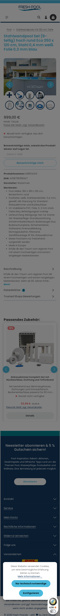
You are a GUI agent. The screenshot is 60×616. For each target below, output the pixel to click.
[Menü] (7, 17)
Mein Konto (11, 517)
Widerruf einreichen (16, 536)
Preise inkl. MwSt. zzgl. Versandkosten (24, 125)
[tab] (29, 276)
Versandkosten (12, 604)
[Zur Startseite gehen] (30, 8)
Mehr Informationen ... (30, 576)
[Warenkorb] (53, 17)
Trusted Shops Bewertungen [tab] (22, 296)
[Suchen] (39, 17)
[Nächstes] (50, 84)
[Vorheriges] (9, 84)
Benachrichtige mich (30, 163)
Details (30, 415)
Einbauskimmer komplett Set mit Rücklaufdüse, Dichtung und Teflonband (30, 379)
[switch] (53, 611)
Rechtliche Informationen (20, 526)
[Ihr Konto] (46, 17)
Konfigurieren (31, 593)
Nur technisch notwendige (31, 583)
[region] (30, 84)
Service (8, 508)
